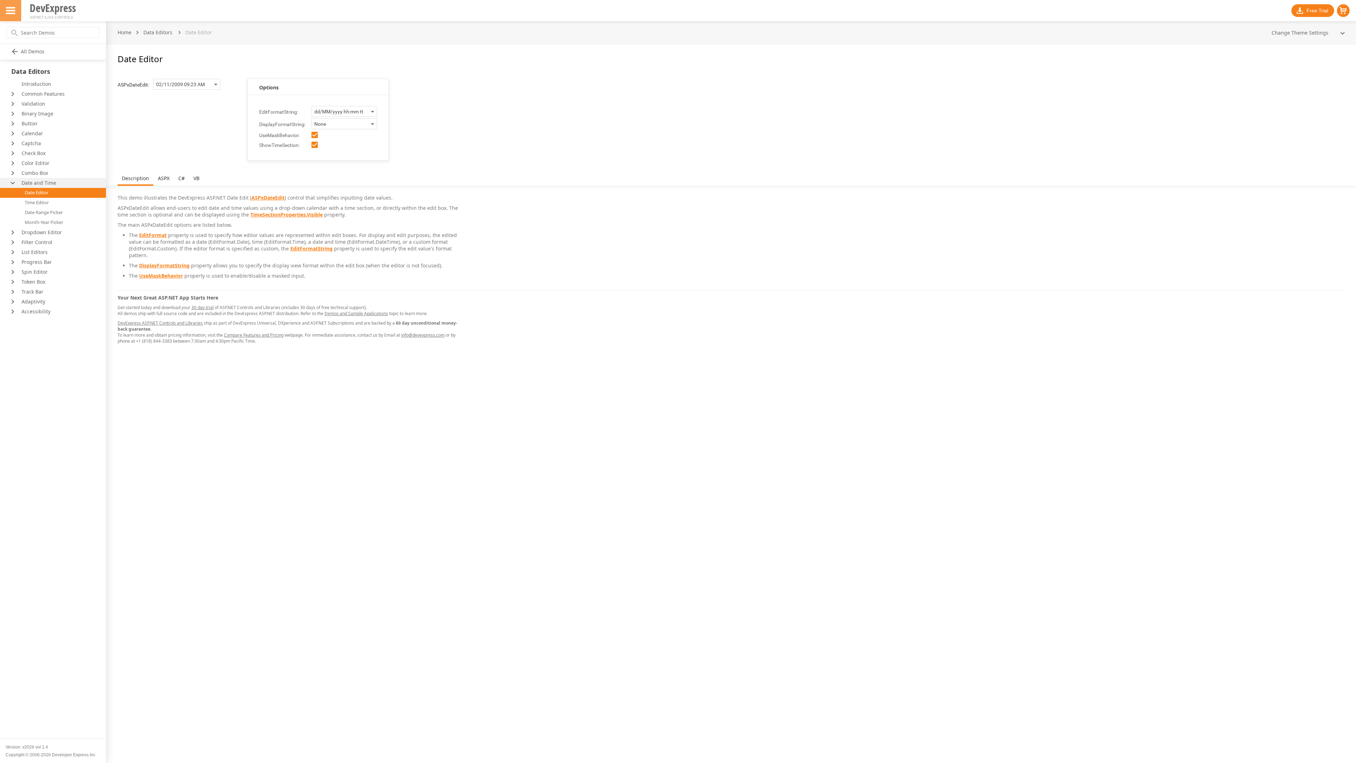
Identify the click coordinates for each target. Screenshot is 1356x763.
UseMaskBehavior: (279, 135)
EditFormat (153, 235)
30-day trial (202, 307)
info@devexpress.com (423, 335)
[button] (1343, 10)
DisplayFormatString (164, 265)
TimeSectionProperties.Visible (286, 214)
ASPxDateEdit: (133, 85)
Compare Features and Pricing (254, 335)
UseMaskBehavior (161, 275)
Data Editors (157, 32)
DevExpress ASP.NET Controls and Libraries (160, 323)
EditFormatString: (278, 112)
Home (124, 32)
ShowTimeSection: (279, 145)
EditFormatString (311, 248)
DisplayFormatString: (282, 124)
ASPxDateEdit (268, 197)
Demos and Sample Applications (356, 313)
